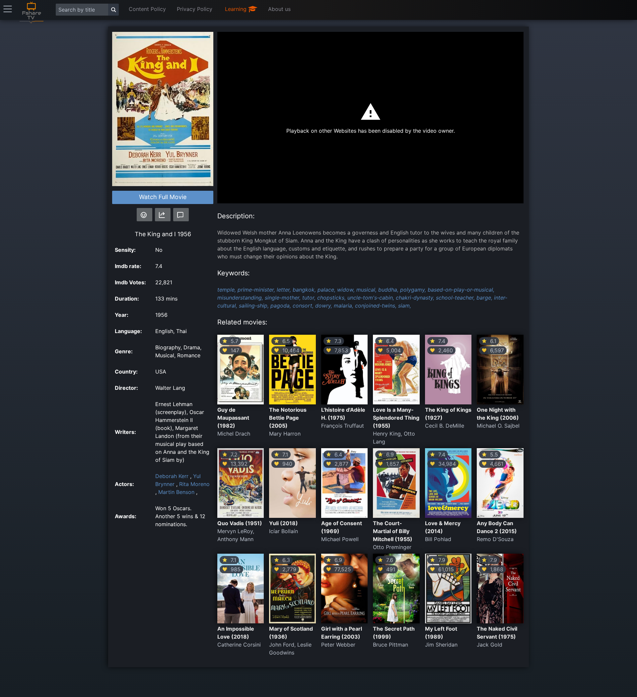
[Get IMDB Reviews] (144, 214)
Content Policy (147, 9)
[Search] (113, 10)
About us (279, 9)
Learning (236, 9)
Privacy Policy (194, 9)
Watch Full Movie (162, 196)
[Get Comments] (181, 214)
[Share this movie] (163, 214)
